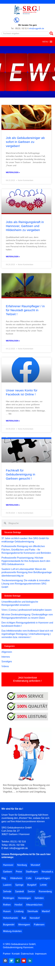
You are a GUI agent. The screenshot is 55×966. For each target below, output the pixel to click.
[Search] (51, 33)
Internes (5, 657)
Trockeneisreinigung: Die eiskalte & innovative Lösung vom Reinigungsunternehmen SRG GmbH (25, 583)
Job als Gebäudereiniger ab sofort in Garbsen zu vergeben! (25, 142)
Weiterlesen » (13, 172)
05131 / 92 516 (18, 841)
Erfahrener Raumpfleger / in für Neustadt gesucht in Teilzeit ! (25, 310)
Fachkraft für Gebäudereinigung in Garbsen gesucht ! (20, 474)
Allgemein (6, 652)
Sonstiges (6, 661)
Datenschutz (27, 953)
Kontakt (16, 953)
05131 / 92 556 (16, 845)
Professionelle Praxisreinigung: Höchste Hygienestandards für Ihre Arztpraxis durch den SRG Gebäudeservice (25, 561)
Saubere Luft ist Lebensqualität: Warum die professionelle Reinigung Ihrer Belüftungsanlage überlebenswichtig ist (26, 572)
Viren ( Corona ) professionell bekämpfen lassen (26, 610)
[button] (45, 42)
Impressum (40, 953)
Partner (7, 953)
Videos (5, 666)
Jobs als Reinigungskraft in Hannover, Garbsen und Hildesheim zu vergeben (25, 226)
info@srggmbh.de (36, 28)
